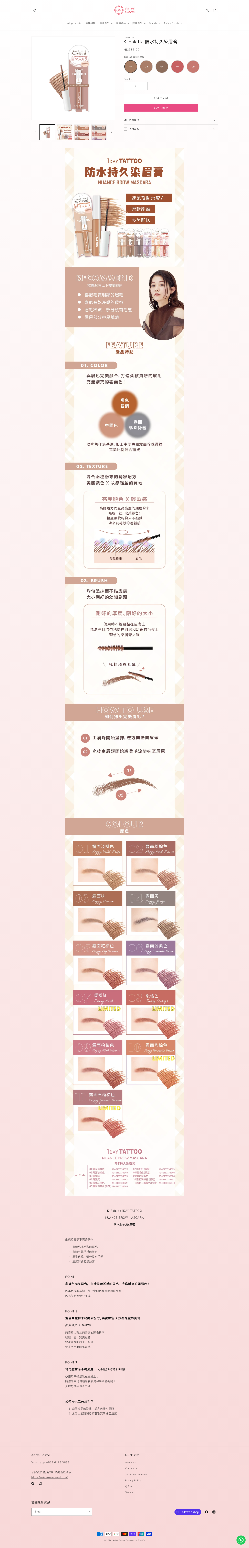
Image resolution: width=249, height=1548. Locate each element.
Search (129, 1492)
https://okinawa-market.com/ (49, 1477)
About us (130, 1462)
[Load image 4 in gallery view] (99, 132)
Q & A (128, 1486)
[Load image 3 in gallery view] (81, 132)
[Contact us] (241, 1540)
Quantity (128, 79)
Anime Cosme (119, 1540)
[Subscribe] (88, 1512)
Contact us (131, 1468)
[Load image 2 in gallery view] (64, 132)
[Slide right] (111, 132)
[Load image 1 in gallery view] (47, 132)
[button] (35, 10)
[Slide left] (35, 132)
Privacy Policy (133, 1480)
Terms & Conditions (136, 1474)
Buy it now (161, 107)
